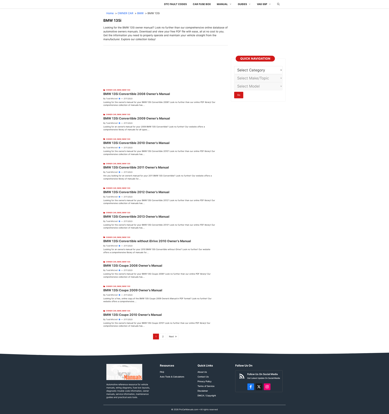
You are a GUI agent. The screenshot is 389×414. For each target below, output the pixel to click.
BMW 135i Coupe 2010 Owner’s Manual (132, 315)
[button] (278, 4)
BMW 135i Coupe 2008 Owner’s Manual (132, 265)
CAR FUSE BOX (202, 4)
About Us (202, 372)
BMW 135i (126, 90)
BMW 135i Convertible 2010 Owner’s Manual (136, 143)
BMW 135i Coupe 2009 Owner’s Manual (132, 290)
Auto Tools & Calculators (172, 376)
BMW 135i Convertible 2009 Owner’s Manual (136, 118)
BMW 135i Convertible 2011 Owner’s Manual (136, 167)
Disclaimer (203, 390)
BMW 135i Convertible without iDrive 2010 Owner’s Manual (147, 241)
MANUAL (222, 4)
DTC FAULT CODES (175, 4)
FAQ (162, 372)
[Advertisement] (165, 67)
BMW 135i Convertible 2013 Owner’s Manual (136, 216)
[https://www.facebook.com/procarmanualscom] (250, 386)
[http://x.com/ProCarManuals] (259, 386)
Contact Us (203, 376)
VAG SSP (262, 4)
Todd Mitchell (112, 98)
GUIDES (242, 4)
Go (238, 94)
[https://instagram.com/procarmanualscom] (267, 386)
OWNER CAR (111, 90)
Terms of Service (206, 386)
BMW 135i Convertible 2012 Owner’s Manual (136, 192)
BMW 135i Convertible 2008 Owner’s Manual (136, 94)
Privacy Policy (205, 381)
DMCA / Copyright (207, 395)
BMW (119, 90)
